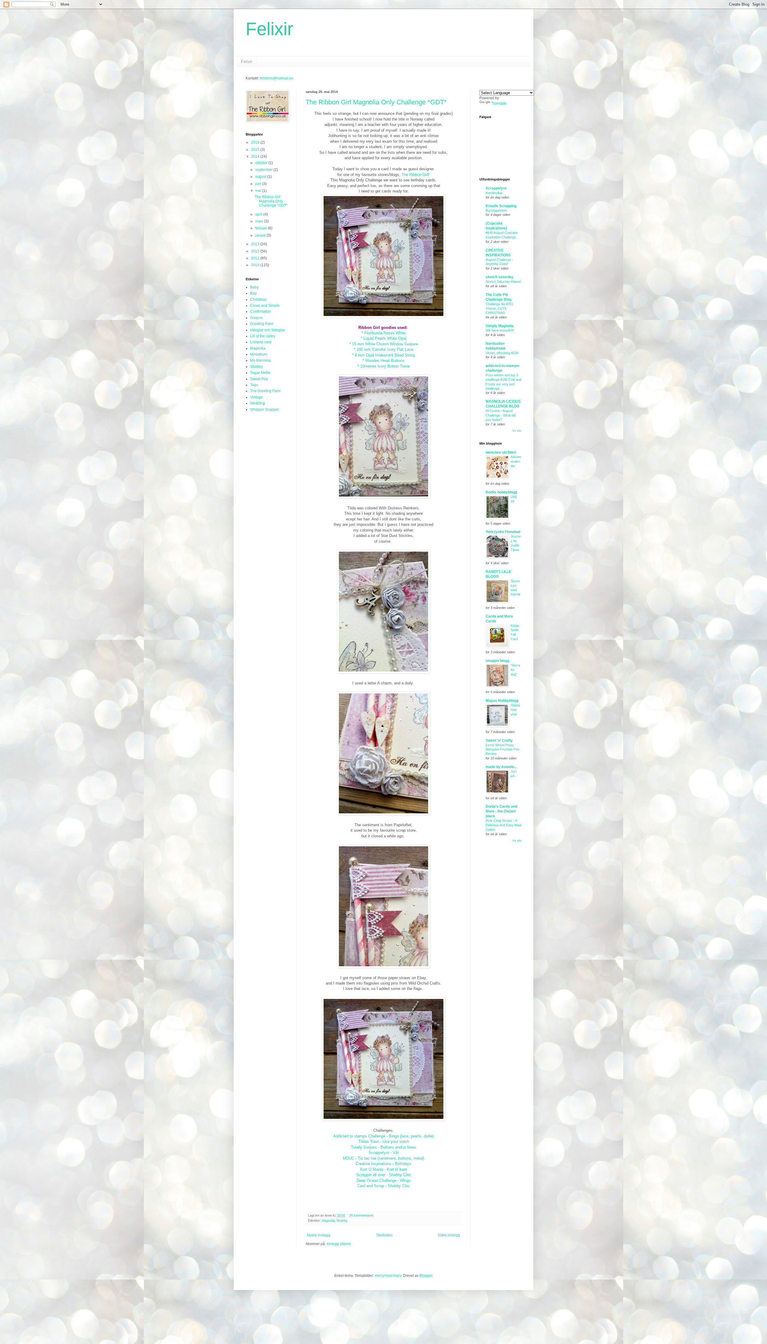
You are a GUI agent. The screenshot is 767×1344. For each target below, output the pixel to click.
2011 (255, 258)
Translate (499, 103)
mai (258, 191)
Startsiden (384, 1235)
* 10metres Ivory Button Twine (383, 366)
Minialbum (258, 354)
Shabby (342, 1220)
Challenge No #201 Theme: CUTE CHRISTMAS (499, 308)
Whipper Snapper (264, 409)
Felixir (269, 29)
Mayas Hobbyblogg (502, 701)
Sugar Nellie (260, 373)
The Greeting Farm (265, 391)
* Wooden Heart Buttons (383, 360)
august (261, 176)
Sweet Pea (259, 379)
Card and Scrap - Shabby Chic (383, 1186)
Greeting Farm (262, 324)
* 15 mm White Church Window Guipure (383, 344)
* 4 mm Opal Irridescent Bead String (383, 355)
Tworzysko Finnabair (503, 532)
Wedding (257, 403)
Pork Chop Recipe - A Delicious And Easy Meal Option (503, 825)
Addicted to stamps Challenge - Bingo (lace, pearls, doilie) (383, 1136)
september (264, 170)
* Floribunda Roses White (384, 333)
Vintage (256, 397)
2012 (255, 251)
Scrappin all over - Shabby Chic (383, 1175)
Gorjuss (256, 318)
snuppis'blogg (497, 661)
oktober (261, 163)
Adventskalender (516, 461)
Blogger (425, 1276)
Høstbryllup (494, 193)
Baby (254, 287)
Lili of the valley (262, 336)
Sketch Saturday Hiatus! (503, 281)
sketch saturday (500, 277)
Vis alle (516, 430)
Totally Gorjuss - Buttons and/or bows (383, 1147)
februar (261, 228)
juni (258, 184)
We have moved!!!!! (500, 330)
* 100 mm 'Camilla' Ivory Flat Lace (383, 349)
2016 (255, 142)
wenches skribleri (501, 452)
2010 (255, 265)
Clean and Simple (265, 305)
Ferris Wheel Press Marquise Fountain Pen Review (502, 749)
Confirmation (260, 311)
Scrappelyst (496, 188)
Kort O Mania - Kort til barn (383, 1169)
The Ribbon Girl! (415, 174)
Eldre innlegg (449, 1235)
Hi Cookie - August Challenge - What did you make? (501, 415)
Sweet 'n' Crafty (499, 740)
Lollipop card (260, 342)
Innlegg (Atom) (339, 1244)
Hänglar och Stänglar (267, 330)
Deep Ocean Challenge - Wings (384, 1180)
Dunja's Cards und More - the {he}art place (501, 811)
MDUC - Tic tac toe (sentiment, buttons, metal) (383, 1158)
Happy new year (515, 709)
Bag (253, 293)
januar (261, 235)
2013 (255, 244)
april (259, 214)
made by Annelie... (501, 767)
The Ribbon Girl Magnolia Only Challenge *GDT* (376, 102)
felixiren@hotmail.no (276, 78)
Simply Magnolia (500, 326)
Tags (254, 385)
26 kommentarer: (362, 1215)
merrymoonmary (388, 1276)
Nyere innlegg (318, 1235)
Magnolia (328, 1220)
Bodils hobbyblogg (501, 492)
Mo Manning (260, 360)
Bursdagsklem (496, 210)
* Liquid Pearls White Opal (383, 338)
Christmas (258, 299)
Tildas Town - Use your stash (383, 1141)
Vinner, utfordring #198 (502, 353)
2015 (255, 150)
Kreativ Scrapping (501, 206)
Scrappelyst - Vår (384, 1152)
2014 (255, 156)
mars (259, 221)
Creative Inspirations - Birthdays (383, 1163)
